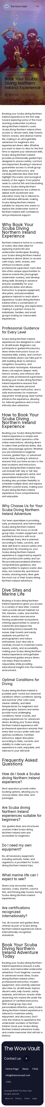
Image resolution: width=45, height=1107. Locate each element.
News (25, 1068)
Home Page (12, 1068)
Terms (27, 1098)
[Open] (37, 6)
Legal (34, 1098)
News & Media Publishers (18, 72)
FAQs (35, 1068)
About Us (9, 1098)
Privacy (18, 1098)
